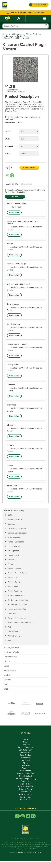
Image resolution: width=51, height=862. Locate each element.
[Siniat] (26, 713)
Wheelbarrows (14, 636)
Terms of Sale (25, 797)
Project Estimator (25, 747)
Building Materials (11, 647)
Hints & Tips (25, 752)
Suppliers (26, 760)
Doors (6, 666)
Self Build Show (25, 750)
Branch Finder (25, 765)
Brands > (40, 713)
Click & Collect (25, 776)
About (25, 763)
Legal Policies (25, 784)
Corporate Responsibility (25, 778)
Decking (11, 524)
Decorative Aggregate (17, 533)
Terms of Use (25, 799)
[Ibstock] (39, 703)
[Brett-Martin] (11, 703)
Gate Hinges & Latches (17, 605)
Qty (6, 167)
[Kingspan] (11, 713)
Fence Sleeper (14, 546)
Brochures (25, 757)
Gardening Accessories (18, 600)
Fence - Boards (14, 569)
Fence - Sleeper (14, 582)
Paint (6, 684)
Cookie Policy (25, 791)
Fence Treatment (15, 591)
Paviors (11, 560)
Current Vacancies (25, 771)
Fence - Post (13, 578)
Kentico (20, 852)
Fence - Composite (16, 542)
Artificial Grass (14, 537)
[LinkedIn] (33, 816)
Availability (12, 184)
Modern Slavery (25, 794)
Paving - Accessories (17, 618)
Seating (11, 640)
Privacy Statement (25, 786)
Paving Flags (22, 36)
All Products (17, 34)
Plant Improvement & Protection (21, 622)
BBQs (10, 515)
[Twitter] (28, 816)
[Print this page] (7, 175)
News (25, 742)
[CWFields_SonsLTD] (25, 703)
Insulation (8, 675)
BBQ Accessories (15, 519)
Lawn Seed (12, 614)
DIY (27, 34)
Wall (9, 627)
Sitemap (25, 768)
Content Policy (25, 789)
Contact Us (25, 781)
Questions (26, 184)
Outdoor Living (10, 656)
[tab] (12, 184)
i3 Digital (38, 852)
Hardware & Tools (11, 652)
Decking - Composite (17, 528)
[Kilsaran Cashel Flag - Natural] (25, 69)
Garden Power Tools (16, 596)
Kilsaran (13, 117)
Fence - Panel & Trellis (17, 573)
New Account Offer (25, 773)
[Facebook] (17, 816)
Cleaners (11, 564)
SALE (6, 689)
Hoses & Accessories (17, 609)
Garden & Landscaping (14, 510)
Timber (7, 661)
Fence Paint (13, 587)
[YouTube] (22, 816)
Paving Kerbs (13, 555)
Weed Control (14, 631)
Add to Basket (29, 167)
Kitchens (7, 679)
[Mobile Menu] (44, 18)
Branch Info (14, 212)
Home (5, 34)
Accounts (25, 744)
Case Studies (25, 755)
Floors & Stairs (10, 670)
